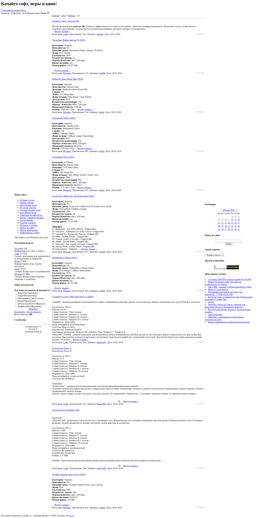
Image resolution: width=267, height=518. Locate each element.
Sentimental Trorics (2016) (64, 118)
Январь (71, 15)
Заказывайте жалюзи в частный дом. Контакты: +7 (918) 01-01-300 (224, 293)
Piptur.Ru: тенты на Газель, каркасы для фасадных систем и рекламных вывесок (225, 305)
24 (239, 226)
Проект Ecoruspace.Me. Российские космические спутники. (223, 283)
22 (232, 226)
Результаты (19, 312)
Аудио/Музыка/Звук (27, 296)
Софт (16, 253)
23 (235, 226)
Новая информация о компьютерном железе (229, 322)
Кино (17, 269)
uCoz (71, 515)
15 (232, 223)
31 (239, 229)
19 (222, 226)
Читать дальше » (62, 31)
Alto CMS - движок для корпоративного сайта (230, 287)
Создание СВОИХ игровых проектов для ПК (229, 279)
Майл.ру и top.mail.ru (218, 289)
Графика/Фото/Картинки (29, 306)
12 (222, 223)
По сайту (18, 248)
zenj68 (102, 73)
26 (222, 229)
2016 (63, 15)
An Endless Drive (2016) (63, 157)
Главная (5, 10)
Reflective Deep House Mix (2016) (67, 79)
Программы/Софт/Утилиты (31, 298)
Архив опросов (33, 312)
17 (239, 223)
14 (229, 223)
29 (232, 229)
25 (219, 229)
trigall (101, 112)
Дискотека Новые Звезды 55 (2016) (68, 40)
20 (226, 226)
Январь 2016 (229, 210)
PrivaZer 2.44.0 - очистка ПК (65, 21)
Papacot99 (101, 342)
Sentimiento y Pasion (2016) (64, 257)
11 (219, 223)
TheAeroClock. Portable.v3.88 (65, 410)
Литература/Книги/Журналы (31, 303)
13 (226, 223)
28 (229, 229)
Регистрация (15, 10)
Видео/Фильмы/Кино (28, 293)
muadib (100, 34)
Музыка (18, 274)
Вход (23, 10)
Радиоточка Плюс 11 (62, 348)
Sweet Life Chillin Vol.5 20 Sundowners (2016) (73, 196)
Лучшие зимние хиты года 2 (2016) (69, 474)
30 (235, 229)
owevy (211, 302)
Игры (17, 261)
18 (219, 226)
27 (226, 229)
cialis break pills (215, 314)
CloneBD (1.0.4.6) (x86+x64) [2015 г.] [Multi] (72, 297)
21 (229, 226)
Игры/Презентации (27, 301)
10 (239, 220)
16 (235, 223)
